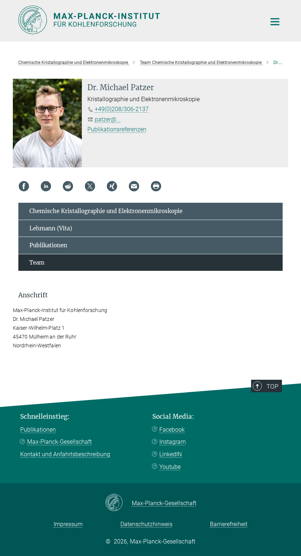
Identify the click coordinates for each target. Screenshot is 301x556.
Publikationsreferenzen (116, 129)
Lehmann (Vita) (50, 228)
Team (36, 262)
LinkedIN (170, 454)
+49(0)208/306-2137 (122, 109)
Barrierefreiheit (228, 524)
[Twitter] (89, 186)
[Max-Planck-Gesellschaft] (118, 503)
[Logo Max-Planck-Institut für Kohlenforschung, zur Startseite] (137, 20)
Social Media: (173, 416)
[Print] (156, 186)
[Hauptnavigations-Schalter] (275, 21)
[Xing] (111, 186)
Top (272, 386)
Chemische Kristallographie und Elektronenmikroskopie (105, 211)
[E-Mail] (133, 186)
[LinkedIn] (45, 186)
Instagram (172, 441)
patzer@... (108, 119)
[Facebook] (23, 186)
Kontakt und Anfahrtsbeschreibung (65, 454)
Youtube (170, 466)
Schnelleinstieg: (45, 416)
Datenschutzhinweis (146, 524)
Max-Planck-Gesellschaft (59, 441)
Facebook (172, 429)
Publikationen (48, 245)
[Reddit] (67, 186)
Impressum (68, 524)
